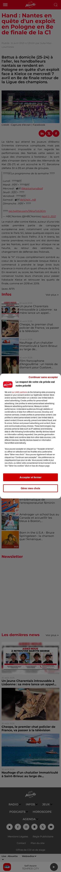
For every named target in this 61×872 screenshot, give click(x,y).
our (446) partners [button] (19, 392)
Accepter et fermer (30, 477)
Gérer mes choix (30, 488)
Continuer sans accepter (43, 377)
